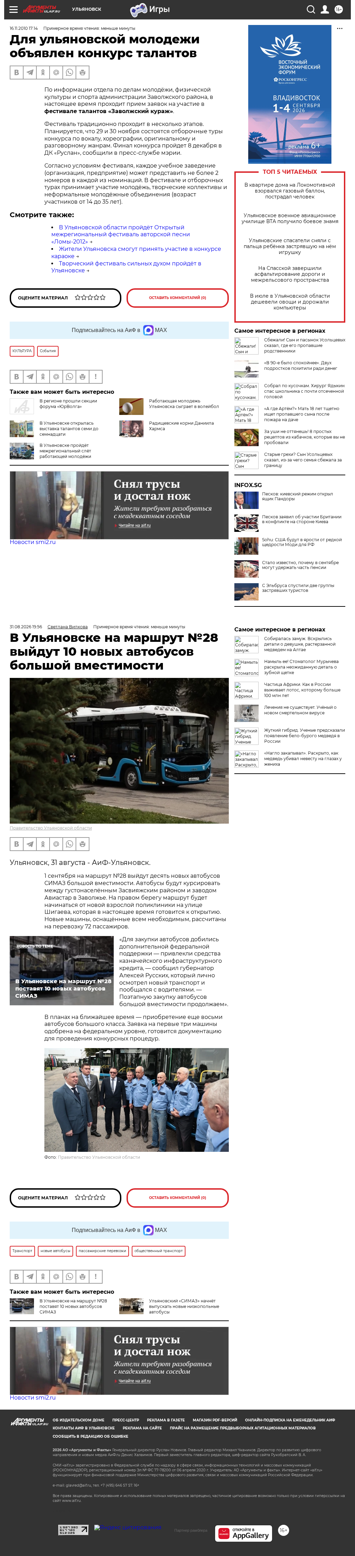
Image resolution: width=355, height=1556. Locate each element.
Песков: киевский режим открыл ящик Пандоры (297, 496)
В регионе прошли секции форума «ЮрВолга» (68, 403)
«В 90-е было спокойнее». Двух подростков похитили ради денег (300, 365)
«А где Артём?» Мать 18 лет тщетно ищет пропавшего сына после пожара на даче (301, 414)
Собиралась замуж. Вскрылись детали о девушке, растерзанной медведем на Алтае (300, 644)
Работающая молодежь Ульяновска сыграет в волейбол (184, 403)
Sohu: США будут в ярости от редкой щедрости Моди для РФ (302, 542)
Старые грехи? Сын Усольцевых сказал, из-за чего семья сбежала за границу (303, 460)
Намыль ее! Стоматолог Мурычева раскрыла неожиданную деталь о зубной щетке (301, 667)
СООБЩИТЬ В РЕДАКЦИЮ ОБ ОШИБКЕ (90, 1436)
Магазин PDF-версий (215, 1420)
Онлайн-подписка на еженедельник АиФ (290, 1420)
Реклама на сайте (142, 1428)
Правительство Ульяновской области (51, 828)
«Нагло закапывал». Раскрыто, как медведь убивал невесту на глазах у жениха (303, 758)
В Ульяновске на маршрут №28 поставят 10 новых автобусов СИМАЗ (73, 1306)
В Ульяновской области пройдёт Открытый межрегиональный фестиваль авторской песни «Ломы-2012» (120, 234)
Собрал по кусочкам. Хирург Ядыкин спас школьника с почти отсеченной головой (304, 391)
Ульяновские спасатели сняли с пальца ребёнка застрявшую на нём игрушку (290, 246)
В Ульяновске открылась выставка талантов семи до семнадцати (69, 428)
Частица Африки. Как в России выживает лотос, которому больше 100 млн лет (302, 690)
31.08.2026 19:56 (26, 626)
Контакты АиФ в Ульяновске (84, 1428)
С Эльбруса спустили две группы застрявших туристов (298, 588)
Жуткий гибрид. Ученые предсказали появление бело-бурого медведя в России (304, 736)
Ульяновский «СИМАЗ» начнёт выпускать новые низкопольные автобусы (184, 1306)
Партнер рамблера (190, 1530)
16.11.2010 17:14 (24, 28)
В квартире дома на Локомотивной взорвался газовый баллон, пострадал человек (289, 191)
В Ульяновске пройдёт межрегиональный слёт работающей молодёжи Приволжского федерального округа (57, 456)
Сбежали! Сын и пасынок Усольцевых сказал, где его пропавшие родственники (304, 345)
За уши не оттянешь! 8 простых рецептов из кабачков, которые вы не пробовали (304, 437)
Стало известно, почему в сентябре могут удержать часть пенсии (300, 565)
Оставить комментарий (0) (177, 298)
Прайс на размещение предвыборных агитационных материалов (243, 1428)
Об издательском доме (78, 1420)
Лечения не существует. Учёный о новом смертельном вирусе (300, 710)
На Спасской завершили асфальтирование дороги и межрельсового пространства (290, 274)
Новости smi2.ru (33, 542)
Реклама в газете (166, 1420)
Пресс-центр (125, 1420)
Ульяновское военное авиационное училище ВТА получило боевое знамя (290, 218)
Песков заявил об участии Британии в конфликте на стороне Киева (301, 519)
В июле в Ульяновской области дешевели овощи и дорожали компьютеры (290, 302)
